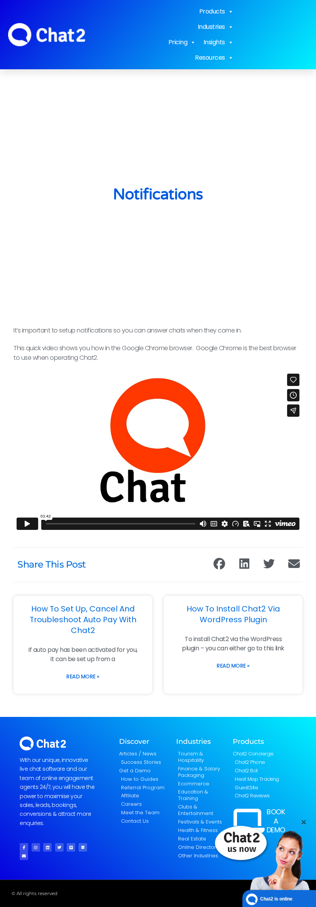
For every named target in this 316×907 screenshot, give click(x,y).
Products (212, 11)
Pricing (178, 42)
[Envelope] (24, 856)
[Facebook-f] (24, 847)
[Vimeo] (71, 847)
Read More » (82, 676)
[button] (219, 564)
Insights (214, 42)
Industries (211, 26)
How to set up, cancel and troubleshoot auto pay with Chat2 (83, 619)
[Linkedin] (47, 847)
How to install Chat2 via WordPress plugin (233, 614)
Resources (210, 57)
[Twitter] (59, 847)
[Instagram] (36, 847)
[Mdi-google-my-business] (83, 847)
